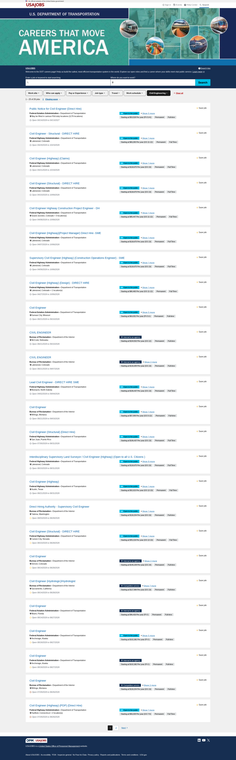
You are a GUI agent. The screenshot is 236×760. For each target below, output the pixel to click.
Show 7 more (150, 586)
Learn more (197, 72)
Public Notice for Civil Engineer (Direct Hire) (55, 108)
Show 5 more (148, 113)
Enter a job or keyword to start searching (43, 78)
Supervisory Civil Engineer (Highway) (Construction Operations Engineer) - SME (77, 257)
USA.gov (143, 755)
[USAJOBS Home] (36, 5)
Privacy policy (93, 755)
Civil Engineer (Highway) (44, 481)
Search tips (205, 68)
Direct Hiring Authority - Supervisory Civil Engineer (59, 506)
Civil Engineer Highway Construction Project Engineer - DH (65, 208)
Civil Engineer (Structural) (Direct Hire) (52, 432)
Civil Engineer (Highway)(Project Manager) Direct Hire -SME (65, 233)
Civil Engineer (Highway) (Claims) (50, 158)
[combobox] (68, 82)
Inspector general (64, 755)
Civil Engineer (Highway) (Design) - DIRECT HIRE (59, 282)
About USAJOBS (32, 755)
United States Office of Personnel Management (59, 746)
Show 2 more (151, 362)
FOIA (54, 755)
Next (123, 728)
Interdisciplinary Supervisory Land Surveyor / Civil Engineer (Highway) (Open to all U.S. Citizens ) (87, 456)
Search (202, 82)
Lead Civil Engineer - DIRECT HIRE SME (54, 382)
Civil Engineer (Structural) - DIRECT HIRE (55, 183)
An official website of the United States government (46, 1)
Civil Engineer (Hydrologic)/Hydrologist (52, 581)
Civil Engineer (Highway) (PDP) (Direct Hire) (56, 705)
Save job (202, 108)
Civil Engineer (38, 307)
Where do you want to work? (123, 78)
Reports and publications (110, 755)
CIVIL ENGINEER (40, 332)
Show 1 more (148, 138)
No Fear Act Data (80, 755)
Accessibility (46, 755)
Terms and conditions (129, 755)
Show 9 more (148, 461)
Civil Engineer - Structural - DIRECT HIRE (55, 133)
